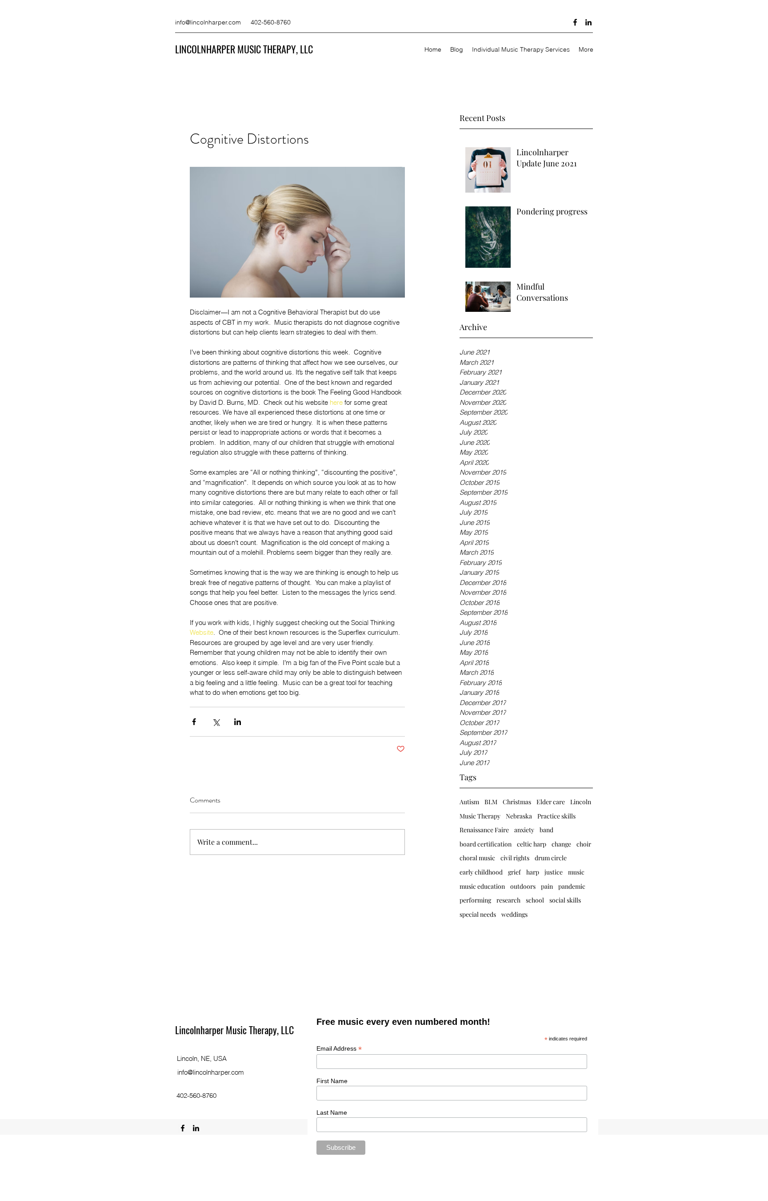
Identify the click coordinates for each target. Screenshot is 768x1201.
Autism (469, 802)
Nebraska (519, 816)
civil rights (514, 858)
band (546, 830)
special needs (478, 914)
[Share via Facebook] (194, 721)
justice (553, 872)
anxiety (524, 830)
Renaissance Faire (484, 830)
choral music (477, 858)
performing (475, 900)
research (508, 900)
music (576, 872)
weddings (514, 914)
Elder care (550, 802)
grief (514, 872)
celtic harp (531, 844)
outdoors (523, 886)
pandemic (571, 886)
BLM (490, 802)
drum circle (551, 858)
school (535, 900)
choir (583, 844)
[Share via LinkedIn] (237, 721)
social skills (565, 900)
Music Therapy (480, 816)
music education (482, 886)
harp (532, 872)
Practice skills (556, 816)
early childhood (481, 872)
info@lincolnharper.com (208, 22)
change (561, 844)
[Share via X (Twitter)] (216, 721)
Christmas (517, 802)
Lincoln (580, 802)
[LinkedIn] (588, 22)
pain (547, 886)
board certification (486, 844)
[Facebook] (575, 22)
